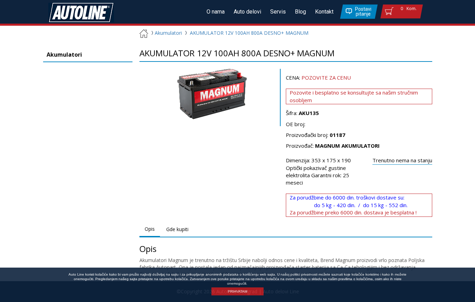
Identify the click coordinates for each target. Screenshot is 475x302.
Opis (150, 229)
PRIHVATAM (237, 291)
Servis (278, 11)
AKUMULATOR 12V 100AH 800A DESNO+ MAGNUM (249, 33)
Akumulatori (168, 33)
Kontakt (324, 11)
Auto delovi (247, 11)
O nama (216, 11)
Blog (300, 11)
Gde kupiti (177, 229)
